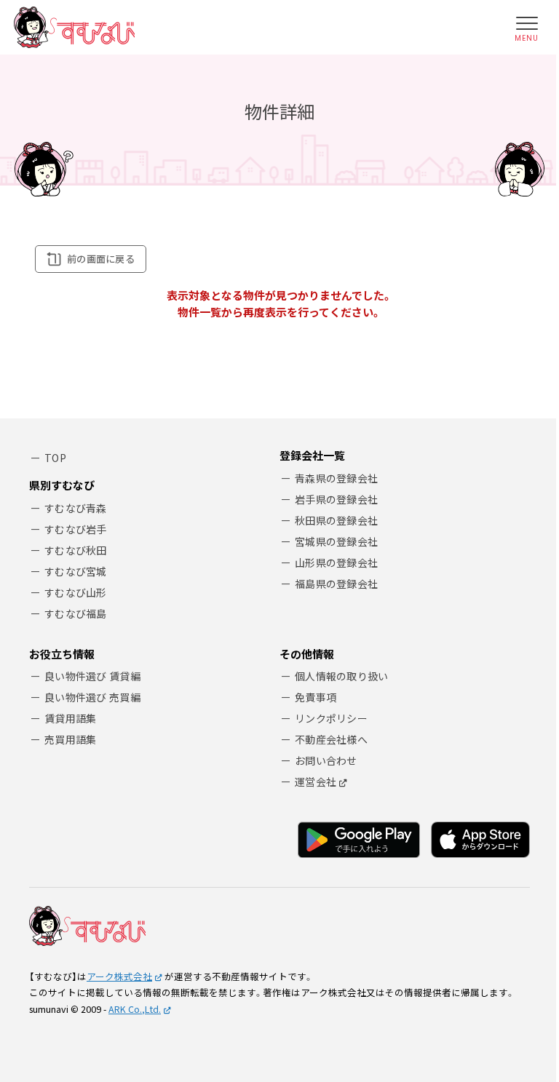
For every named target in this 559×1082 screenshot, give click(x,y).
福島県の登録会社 (336, 583)
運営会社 (315, 781)
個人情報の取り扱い (342, 676)
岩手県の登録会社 (336, 499)
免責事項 (315, 697)
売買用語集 (70, 739)
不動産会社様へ (331, 739)
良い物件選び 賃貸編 (92, 676)
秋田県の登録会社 (336, 520)
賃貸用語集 (70, 718)
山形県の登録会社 (336, 562)
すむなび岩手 (75, 529)
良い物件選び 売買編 (92, 697)
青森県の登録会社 (336, 478)
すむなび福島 (75, 613)
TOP (55, 457)
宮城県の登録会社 (336, 541)
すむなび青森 (75, 508)
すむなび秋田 (75, 550)
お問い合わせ (326, 760)
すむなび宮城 (75, 571)
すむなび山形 (75, 592)
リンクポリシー (331, 718)
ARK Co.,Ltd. (134, 1009)
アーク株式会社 (119, 976)
